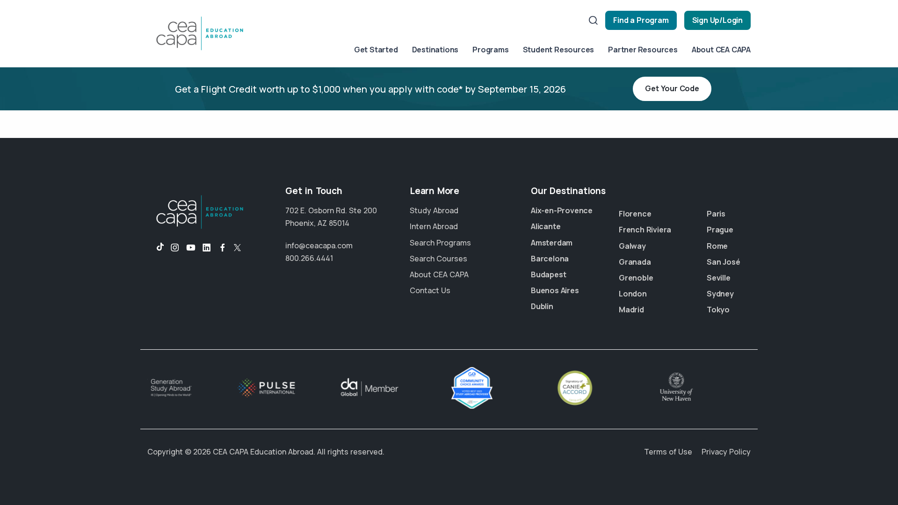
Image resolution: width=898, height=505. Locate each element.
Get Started (376, 49)
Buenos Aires (555, 290)
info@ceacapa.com (319, 245)
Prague (720, 229)
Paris (716, 214)
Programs (490, 49)
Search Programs (440, 243)
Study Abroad (434, 210)
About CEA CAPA (721, 49)
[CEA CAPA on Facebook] (222, 247)
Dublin (542, 306)
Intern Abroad (434, 226)
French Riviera (645, 229)
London (633, 294)
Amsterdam (551, 243)
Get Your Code (672, 88)
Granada (635, 262)
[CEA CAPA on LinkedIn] (206, 247)
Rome (717, 246)
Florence (635, 214)
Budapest (548, 274)
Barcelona (550, 258)
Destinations (435, 49)
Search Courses (438, 258)
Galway (632, 246)
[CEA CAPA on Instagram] (175, 247)
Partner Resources (643, 49)
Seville (719, 278)
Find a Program (640, 20)
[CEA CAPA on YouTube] (191, 247)
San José (723, 262)
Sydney (720, 294)
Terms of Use (668, 452)
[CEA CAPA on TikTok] (155, 247)
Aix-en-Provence (562, 210)
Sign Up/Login (717, 20)
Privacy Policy (726, 452)
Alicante (545, 226)
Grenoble (636, 278)
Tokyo (718, 309)
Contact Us (430, 290)
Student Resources (558, 49)
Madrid (631, 309)
